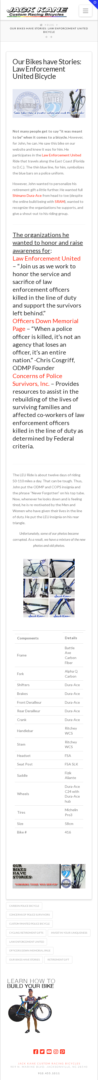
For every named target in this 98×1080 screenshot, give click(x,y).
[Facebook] (35, 1051)
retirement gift (58, 959)
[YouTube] (49, 1051)
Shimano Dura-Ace (27, 195)
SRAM (60, 201)
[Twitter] (42, 1051)
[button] (85, 11)
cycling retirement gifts (26, 932)
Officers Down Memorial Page (30, 950)
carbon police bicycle (24, 905)
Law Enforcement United (61, 155)
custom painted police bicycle (29, 923)
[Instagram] (56, 1051)
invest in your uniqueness (69, 932)
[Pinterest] (62, 1051)
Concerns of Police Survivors (29, 914)
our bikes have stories (24, 959)
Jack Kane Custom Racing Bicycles (49, 1063)
